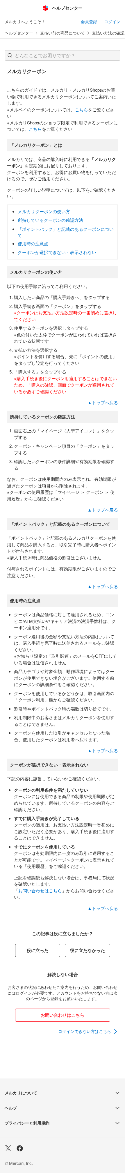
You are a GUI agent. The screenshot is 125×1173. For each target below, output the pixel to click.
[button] (10, 55)
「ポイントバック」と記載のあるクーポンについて (66, 232)
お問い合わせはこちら (40, 890)
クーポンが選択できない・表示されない (57, 252)
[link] (88, 1031)
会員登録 (89, 21)
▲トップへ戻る (103, 402)
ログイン (112, 21)
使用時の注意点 (33, 243)
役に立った (38, 950)
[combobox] (62, 55)
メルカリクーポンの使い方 (44, 211)
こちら (81, 109)
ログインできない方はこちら (84, 1031)
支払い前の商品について (62, 33)
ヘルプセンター (19, 33)
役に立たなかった (87, 950)
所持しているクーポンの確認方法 (50, 220)
